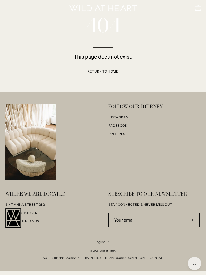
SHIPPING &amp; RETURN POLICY (76, 258)
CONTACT (157, 258)
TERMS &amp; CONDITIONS (126, 258)
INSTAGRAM (118, 117)
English (100, 242)
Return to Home (102, 71)
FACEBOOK (117, 126)
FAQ (44, 258)
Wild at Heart (107, 250)
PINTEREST (117, 134)
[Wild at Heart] (103, 8)
